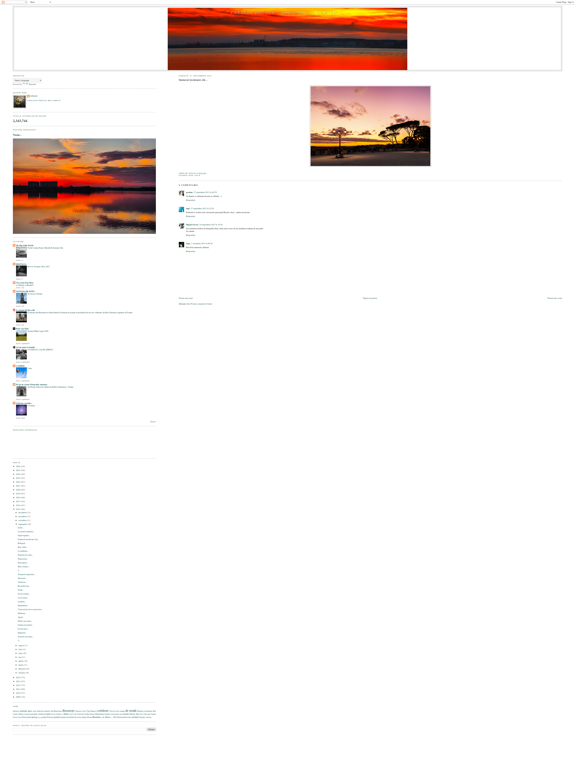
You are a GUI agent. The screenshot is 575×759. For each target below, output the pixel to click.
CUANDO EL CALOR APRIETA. (41, 349)
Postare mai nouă (186, 298)
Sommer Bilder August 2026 (38, 331)
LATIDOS (20, 365)
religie (84, 717)
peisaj (34, 716)
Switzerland (122, 717)
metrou (107, 714)
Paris (24, 717)
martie (21, 664)
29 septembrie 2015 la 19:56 (211, 224)
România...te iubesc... (103, 716)
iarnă (48, 713)
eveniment (148, 711)
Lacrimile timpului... (26, 531)
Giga (188, 243)
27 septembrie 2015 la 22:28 (202, 208)
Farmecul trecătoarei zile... (193, 80)
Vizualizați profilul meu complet (43, 100)
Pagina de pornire (370, 298)
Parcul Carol (17, 717)
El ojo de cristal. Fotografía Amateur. (31, 384)
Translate (32, 84)
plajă (39, 717)
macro (92, 714)
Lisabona (80, 714)
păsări (29, 717)
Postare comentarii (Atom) (201, 303)
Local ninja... (23, 597)
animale (23, 710)
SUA (115, 717)
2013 (18, 681)
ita (62, 714)
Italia (197, 175)
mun (121, 714)
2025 (18, 470)
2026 (18, 466)
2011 (18, 689)
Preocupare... (23, 562)
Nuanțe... (17, 134)
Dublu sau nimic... (25, 621)
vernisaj (148, 717)
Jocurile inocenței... (26, 636)
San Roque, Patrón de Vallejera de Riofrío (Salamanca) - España (50, 387)
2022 (18, 482)
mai (20, 657)
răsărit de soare (75, 717)
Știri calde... (22, 547)
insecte (53, 714)
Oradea (153, 714)
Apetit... (21, 617)
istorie (58, 714)
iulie (20, 649)
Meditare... (22, 613)
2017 (18, 501)
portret (57, 716)
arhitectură (40, 711)
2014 (18, 677)
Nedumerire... (23, 605)
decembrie (22, 512)
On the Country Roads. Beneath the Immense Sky (45, 248)
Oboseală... (22, 578)
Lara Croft (72, 714)
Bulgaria (78, 711)
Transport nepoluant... (26, 574)
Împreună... (22, 632)
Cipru (84, 711)
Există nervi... (23, 628)
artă (51, 711)
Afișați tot (153, 422)
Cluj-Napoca (91, 711)
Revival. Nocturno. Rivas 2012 (39, 266)
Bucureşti (68, 710)
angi (188, 208)
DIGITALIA (21, 264)
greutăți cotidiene (38, 714)
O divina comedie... (24, 403)
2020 (18, 489)
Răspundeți (190, 200)
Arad (34, 711)
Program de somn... (25, 554)
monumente (115, 714)
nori (148, 714)
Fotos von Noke (22, 328)
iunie (20, 653)
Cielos (30, 368)
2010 (18, 693)
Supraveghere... (24, 535)
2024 (18, 474)
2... (19, 570)
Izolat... (21, 527)
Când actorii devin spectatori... (30, 609)
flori (154, 711)
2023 (18, 478)
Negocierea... (23, 558)
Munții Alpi (134, 714)
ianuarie (21, 672)
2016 (18, 505)
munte (126, 713)
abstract (16, 711)
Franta (15, 714)
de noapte (121, 711)
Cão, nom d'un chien (24, 282)
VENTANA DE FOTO (25, 291)
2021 (18, 485)
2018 (18, 497)
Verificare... (22, 582)
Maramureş (99, 714)
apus (191, 175)
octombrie (22, 520)
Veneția (142, 717)
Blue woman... (23, 566)
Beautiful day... (24, 586)
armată (47, 711)
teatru (129, 717)
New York (143, 714)
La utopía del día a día (25, 310)
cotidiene (102, 710)
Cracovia (112, 711)
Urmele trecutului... (25, 625)
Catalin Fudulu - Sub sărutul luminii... (287, 12)
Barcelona (58, 711)
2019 (18, 493)
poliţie (44, 717)
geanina (189, 192)
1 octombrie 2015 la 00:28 (202, 243)
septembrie (23, 524)
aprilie (21, 661)
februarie (22, 668)
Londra (86, 714)
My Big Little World (24, 245)
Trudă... (21, 589)
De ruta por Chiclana (35, 294)
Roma (89, 717)
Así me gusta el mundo (25, 347)
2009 (18, 697)
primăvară (65, 717)
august (21, 645)
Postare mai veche (555, 298)
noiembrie (22, 516)
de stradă (130, 710)
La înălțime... (23, 551)
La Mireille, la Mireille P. (25, 285)
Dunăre (140, 711)
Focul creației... (24, 593)
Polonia (50, 717)
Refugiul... (22, 543)
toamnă (135, 716)
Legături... (22, 601)
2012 (18, 685)
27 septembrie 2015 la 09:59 (205, 192)
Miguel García (192, 224)
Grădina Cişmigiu (24, 714)
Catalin (33, 96)
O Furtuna (31, 405)
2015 (18, 509)
